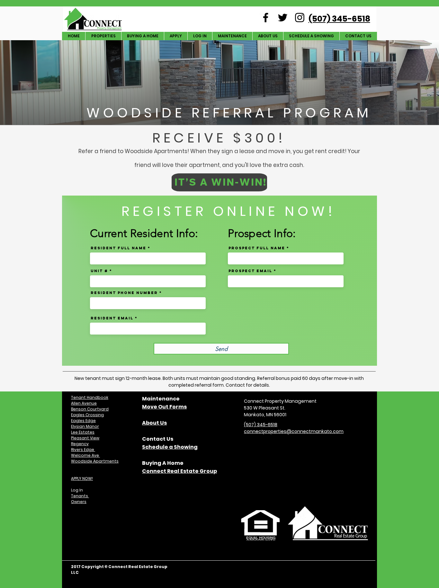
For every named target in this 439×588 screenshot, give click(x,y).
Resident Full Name (118, 248)
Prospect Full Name (256, 248)
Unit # (99, 270)
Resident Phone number (124, 292)
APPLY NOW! (82, 478)
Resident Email (112, 318)
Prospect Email (250, 270)
